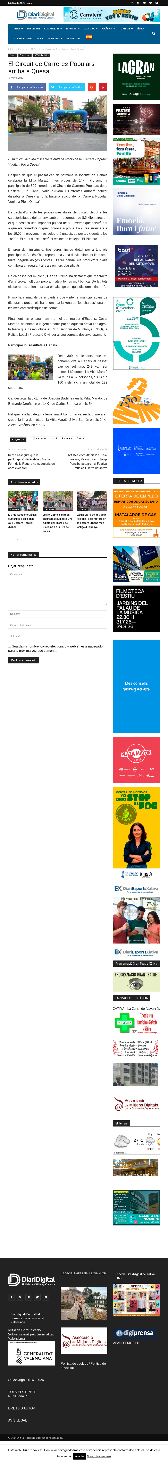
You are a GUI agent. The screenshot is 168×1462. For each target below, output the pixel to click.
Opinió (39, 38)
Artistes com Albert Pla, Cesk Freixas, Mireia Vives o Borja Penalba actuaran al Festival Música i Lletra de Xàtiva (87, 461)
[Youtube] (157, 2)
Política (106, 28)
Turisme (124, 28)
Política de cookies (74, 1363)
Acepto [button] (79, 1456)
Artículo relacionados (24, 482)
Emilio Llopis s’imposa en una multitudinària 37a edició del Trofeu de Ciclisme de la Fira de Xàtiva (57, 523)
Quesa (80, 438)
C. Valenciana (23, 38)
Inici (17, 28)
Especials (54, 38)
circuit (54, 438)
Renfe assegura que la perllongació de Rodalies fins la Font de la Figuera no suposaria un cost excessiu (31, 461)
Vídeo (140, 28)
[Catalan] (91, 39)
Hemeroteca (74, 38)
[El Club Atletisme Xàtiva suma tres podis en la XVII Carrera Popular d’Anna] (23, 501)
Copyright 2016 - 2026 (27, 1380)
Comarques (51, 28)
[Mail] (144, 2)
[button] (154, 34)
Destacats (49, 509)
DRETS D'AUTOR (21, 1408)
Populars (67, 438)
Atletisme (14, 509)
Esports (71, 28)
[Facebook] (132, 2)
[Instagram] (138, 2)
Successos (33, 28)
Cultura (89, 28)
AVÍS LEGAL (17, 1420)
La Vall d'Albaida (41, 55)
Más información (99, 1456)
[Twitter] (151, 2)
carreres (41, 438)
